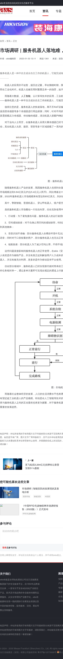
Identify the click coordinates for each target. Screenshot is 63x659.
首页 (32, 11)
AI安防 (47, 496)
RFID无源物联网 (29, 513)
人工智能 (25, 96)
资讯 (45, 11)
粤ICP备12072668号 (47, 652)
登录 (4, 547)
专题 (59, 11)
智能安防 (37, 496)
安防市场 (26, 496)
